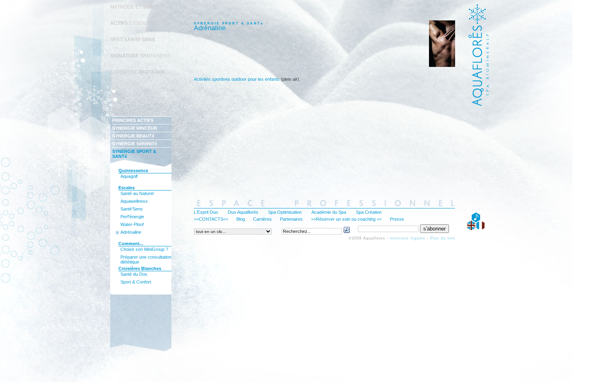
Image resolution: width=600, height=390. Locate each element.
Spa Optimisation (285, 212)
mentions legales (407, 238)
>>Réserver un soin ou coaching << (346, 219)
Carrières (262, 219)
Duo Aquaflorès (243, 212)
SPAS (132, 39)
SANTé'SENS (140, 56)
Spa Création (369, 212)
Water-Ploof (132, 224)
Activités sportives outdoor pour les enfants (237, 79)
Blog (240, 219)
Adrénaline (130, 232)
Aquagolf (129, 176)
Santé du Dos (133, 274)
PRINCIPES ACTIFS (132, 120)
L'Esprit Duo (206, 212)
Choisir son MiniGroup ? (144, 249)
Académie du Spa (328, 212)
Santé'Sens (131, 208)
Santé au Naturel (136, 193)
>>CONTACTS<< (211, 219)
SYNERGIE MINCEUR (134, 128)
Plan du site (442, 238)
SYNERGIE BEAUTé (133, 135)
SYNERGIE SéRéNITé (134, 143)
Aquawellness (134, 201)
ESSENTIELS (134, 23)
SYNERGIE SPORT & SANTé (134, 154)
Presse (397, 219)
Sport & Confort (135, 281)
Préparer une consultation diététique (145, 258)
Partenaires (291, 219)
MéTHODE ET (134, 7)
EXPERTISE (137, 72)
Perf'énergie (132, 216)
